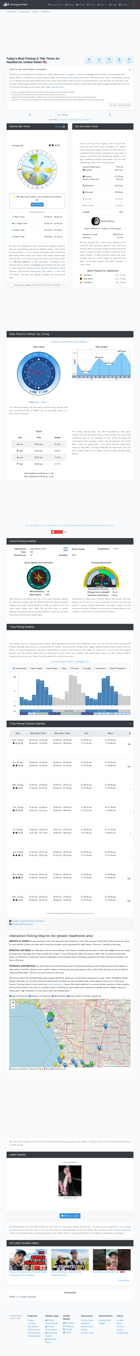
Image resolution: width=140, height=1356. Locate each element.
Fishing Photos (33, 1333)
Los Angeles (70, 74)
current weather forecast (45, 268)
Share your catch (71, 1216)
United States (24, 11)
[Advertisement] (70, 34)
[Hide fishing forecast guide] (130, 69)
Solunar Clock (87, 1326)
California (35, 11)
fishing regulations (55, 984)
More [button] (102, 5)
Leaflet (106, 1066)
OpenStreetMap (116, 1066)
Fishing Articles (33, 1336)
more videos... (124, 1280)
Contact (120, 1320)
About (119, 1323)
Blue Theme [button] (41, 402)
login (18, 1297)
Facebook (69, 1323)
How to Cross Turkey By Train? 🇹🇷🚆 (109, 1272)
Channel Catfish (70, 1162)
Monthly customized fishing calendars (28, 921)
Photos (70, 5)
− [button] (13, 1006)
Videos (81, 5)
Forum (92, 5)
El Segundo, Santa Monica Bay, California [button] (74, 119)
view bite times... (58, 87)
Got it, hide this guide (121, 105)
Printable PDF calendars (22, 924)
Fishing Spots (11, 11)
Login (114, 5)
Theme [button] (124, 5)
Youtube (68, 1329)
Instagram (69, 1326)
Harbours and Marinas (41, 996)
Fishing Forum (33, 1330)
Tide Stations (33, 1326)
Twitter (68, 1332)
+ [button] (13, 1002)
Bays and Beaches (20, 996)
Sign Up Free (37, 204)
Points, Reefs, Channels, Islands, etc (85, 996)
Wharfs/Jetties (60, 996)
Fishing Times (56, 5)
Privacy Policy (123, 1333)
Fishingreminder (18, 4)
